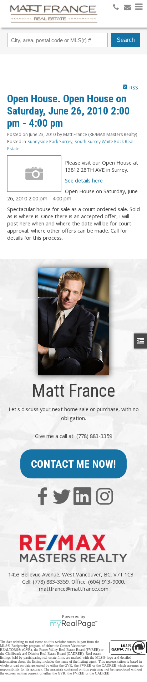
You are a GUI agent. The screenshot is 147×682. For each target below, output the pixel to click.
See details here (84, 180)
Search (126, 40)
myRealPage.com (74, 624)
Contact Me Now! (73, 464)
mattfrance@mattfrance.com (73, 588)
